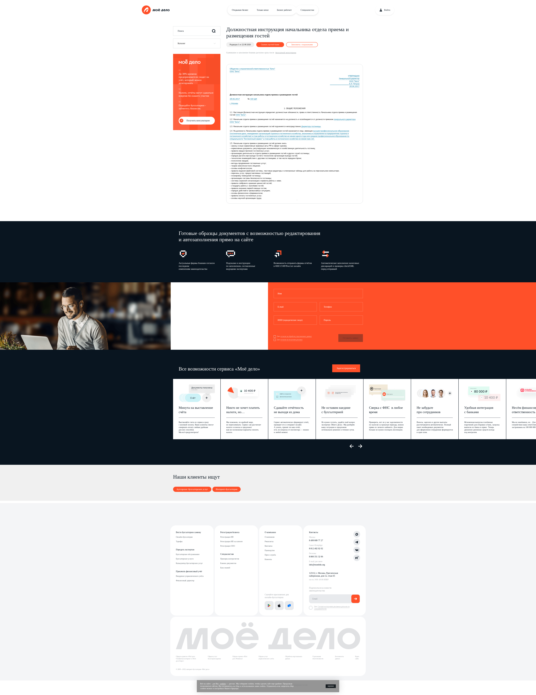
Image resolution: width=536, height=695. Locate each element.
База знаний (225, 568)
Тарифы (179, 541)
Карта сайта (357, 657)
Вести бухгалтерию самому (188, 532)
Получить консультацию (198, 120)
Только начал (263, 10)
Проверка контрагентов (229, 559)
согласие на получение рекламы (291, 340)
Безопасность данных (339, 657)
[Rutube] (356, 557)
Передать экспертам (185, 549)
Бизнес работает (284, 10)
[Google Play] (269, 605)
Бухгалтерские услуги (184, 559)
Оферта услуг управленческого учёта (266, 657)
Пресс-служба (270, 555)
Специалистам (307, 10)
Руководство (270, 550)
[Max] (356, 534)
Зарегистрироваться (346, 368)
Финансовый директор (185, 581)
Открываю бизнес (240, 10)
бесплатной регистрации (285, 53)
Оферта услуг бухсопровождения (214, 657)
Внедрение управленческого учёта (189, 576)
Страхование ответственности (317, 657)
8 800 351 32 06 (316, 556)
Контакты (268, 546)
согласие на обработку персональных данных (296, 336)
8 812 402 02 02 (316, 548)
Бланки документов (228, 563)
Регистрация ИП (227, 537)
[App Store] (279, 605)
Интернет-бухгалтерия (226, 489)
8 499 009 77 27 (316, 540)
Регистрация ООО (227, 546)
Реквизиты (269, 541)
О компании (270, 532)
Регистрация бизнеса (229, 532)
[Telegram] (356, 542)
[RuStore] (289, 605)
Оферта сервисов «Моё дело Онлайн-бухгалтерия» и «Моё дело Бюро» (186, 658)
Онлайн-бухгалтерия (184, 537)
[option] (198, 259)
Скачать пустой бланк (270, 45)
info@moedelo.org (317, 564)
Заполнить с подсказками (302, 45)
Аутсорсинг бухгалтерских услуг (192, 489)
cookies (223, 684)
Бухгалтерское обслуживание (187, 554)
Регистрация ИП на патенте (231, 541)
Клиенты (268, 559)
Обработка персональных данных (293, 657)
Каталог (181, 43)
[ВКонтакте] (356, 550)
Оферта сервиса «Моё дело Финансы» (239, 657)
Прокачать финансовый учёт (189, 571)
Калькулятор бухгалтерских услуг (189, 563)
